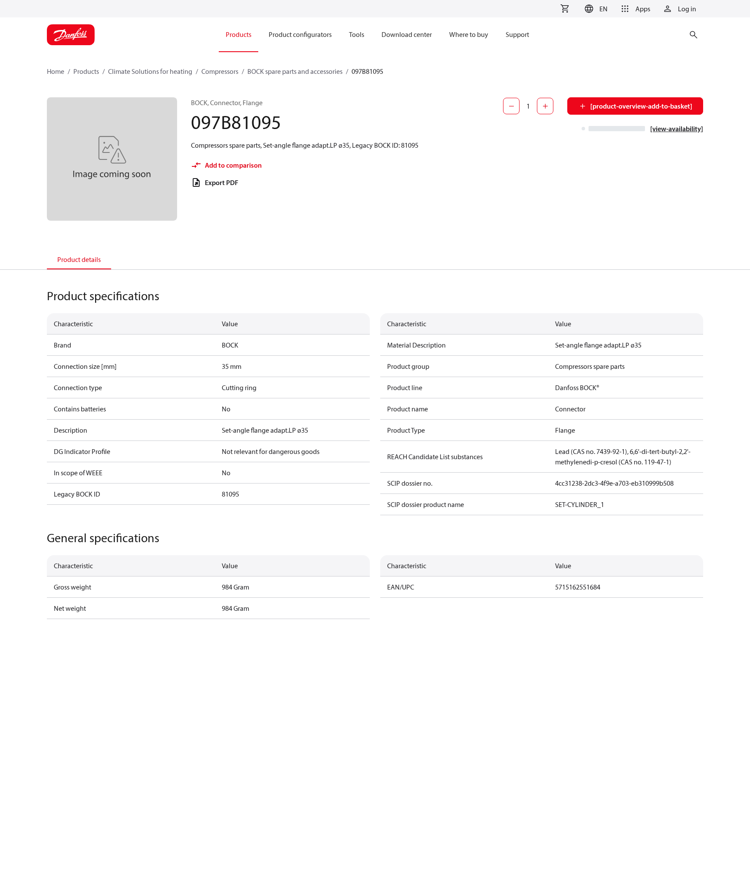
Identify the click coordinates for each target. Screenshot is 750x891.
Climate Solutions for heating (150, 71)
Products (86, 71)
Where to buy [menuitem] (468, 34)
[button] (595, 9)
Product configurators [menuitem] (300, 34)
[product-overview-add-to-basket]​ (641, 106)
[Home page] (71, 34)
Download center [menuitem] (407, 34)
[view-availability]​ (676, 128)
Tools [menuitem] (356, 34)
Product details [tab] (79, 259)
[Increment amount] (545, 106)
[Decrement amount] (511, 106)
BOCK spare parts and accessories (294, 71)
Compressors (219, 71)
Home (55, 71)
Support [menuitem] (517, 34)
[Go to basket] (565, 9)
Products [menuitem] (238, 34)
